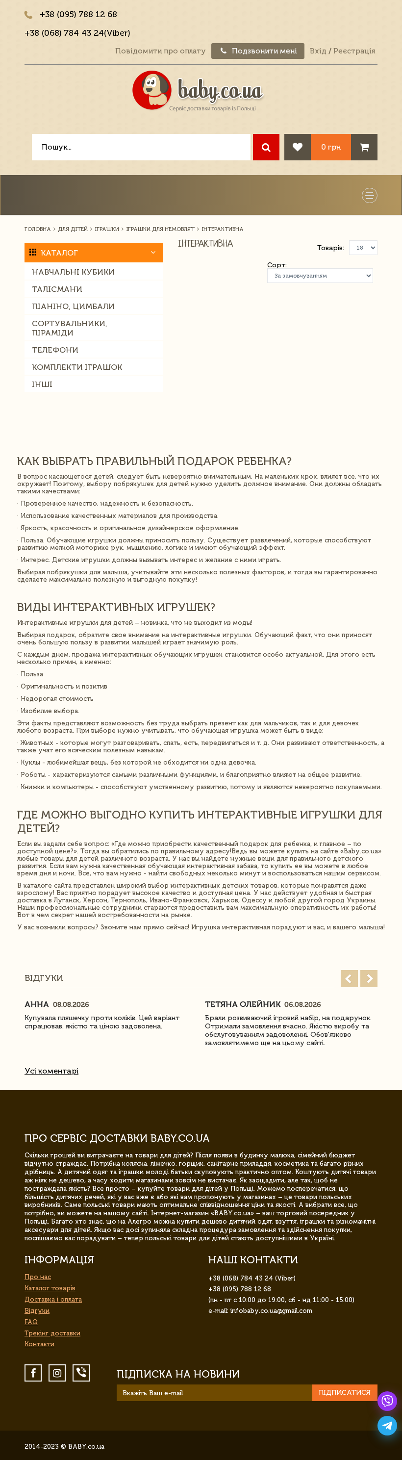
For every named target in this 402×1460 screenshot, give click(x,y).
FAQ (31, 1322)
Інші (42, 384)
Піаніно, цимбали (73, 306)
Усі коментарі (51, 1071)
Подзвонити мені (263, 51)
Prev (349, 978)
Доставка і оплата (53, 1299)
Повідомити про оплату (160, 51)
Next (368, 978)
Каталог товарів (50, 1288)
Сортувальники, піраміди (69, 328)
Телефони (55, 350)
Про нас (38, 1277)
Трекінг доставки (52, 1333)
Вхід (318, 51)
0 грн (331, 147)
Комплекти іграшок (77, 367)
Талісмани (57, 289)
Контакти (39, 1344)
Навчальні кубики (73, 272)
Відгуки (37, 1310)
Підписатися (345, 1392)
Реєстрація (354, 51)
